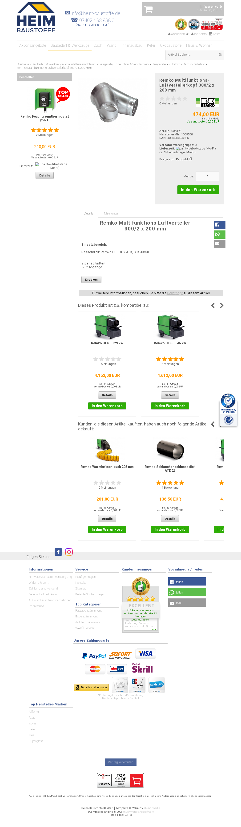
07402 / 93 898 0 (96, 20)
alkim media (152, 808)
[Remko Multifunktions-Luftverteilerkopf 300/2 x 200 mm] (113, 104)
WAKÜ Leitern (84, 628)
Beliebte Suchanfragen (90, 594)
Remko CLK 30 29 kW (107, 343)
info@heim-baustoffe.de (92, 13)
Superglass (36, 741)
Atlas (32, 717)
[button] (219, 225)
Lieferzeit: (167, 148)
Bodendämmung (87, 616)
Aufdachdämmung (88, 622)
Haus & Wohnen (199, 45)
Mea (31, 735)
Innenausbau (131, 45)
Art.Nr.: (165, 131)
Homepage (175, 293)
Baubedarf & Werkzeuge (70, 45)
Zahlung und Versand (43, 588)
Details (88, 213)
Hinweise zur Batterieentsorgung (50, 576)
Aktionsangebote (32, 45)
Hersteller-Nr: (170, 134)
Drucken (91, 279)
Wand (111, 45)
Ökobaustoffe (170, 45)
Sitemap (80, 588)
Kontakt (80, 582)
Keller (151, 45)
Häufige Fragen (85, 576)
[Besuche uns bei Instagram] (68, 556)
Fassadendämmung (89, 610)
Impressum (36, 606)
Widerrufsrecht (38, 582)
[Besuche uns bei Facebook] (57, 556)
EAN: (163, 138)
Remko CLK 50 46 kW (170, 343)
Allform (34, 711)
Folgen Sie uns (38, 557)
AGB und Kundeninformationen (50, 600)
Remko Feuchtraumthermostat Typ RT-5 (44, 118)
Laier (32, 729)
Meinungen (112, 213)
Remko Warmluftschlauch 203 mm (107, 467)
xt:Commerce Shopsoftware (138, 811)
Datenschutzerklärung (44, 594)
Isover (32, 723)
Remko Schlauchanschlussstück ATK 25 (170, 468)
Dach (98, 45)
